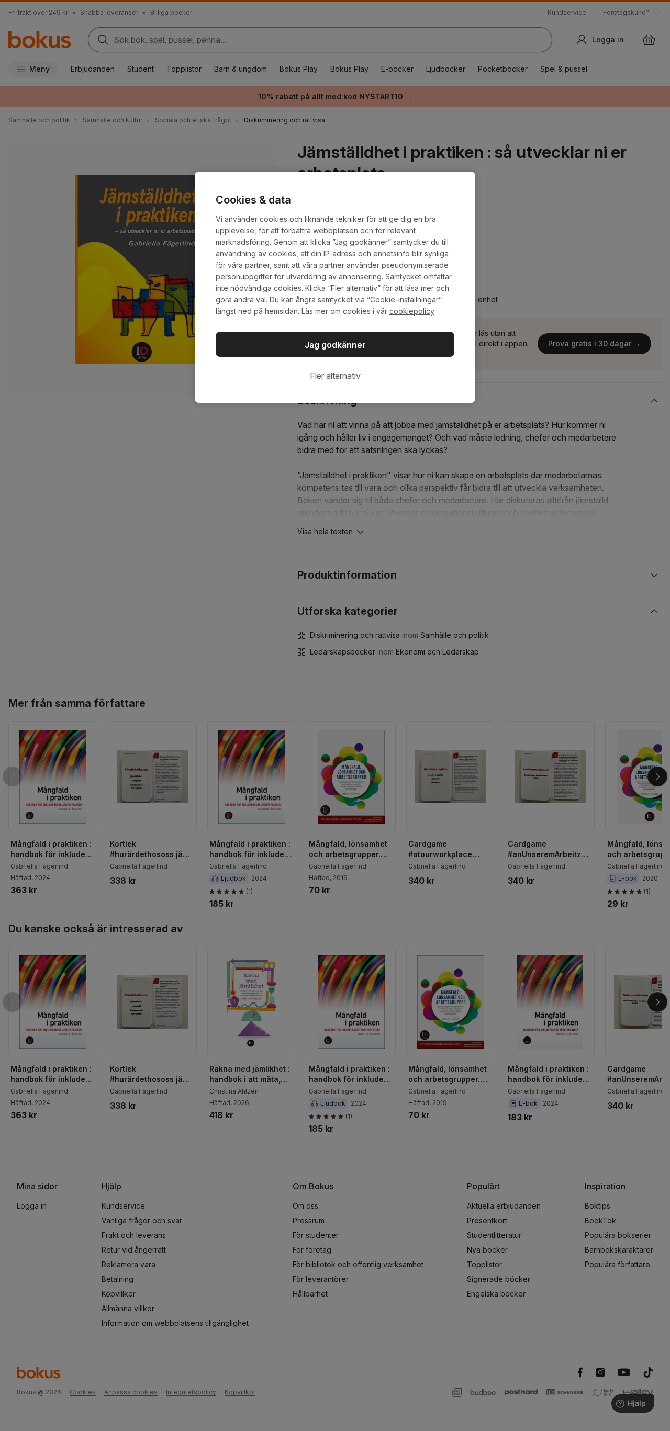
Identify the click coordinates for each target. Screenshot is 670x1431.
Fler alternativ (335, 375)
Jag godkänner (335, 345)
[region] (335, 287)
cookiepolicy (411, 311)
